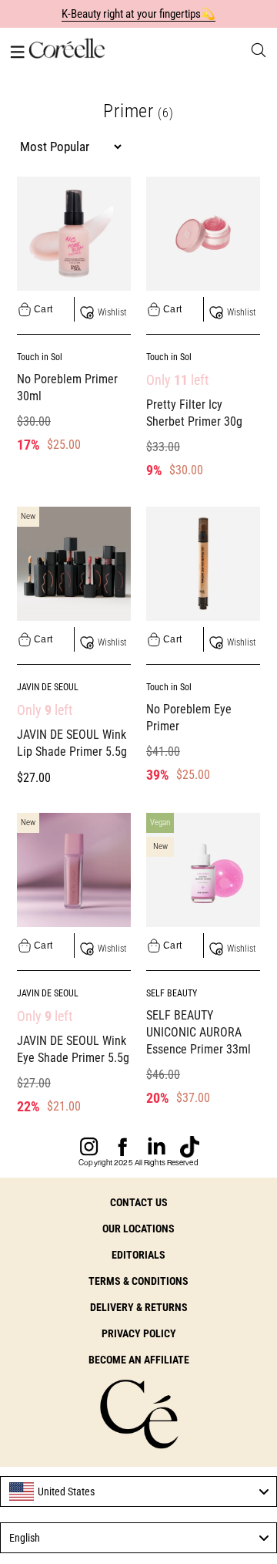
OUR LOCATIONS (138, 1228)
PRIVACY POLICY (139, 1333)
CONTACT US (139, 1202)
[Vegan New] (203, 868)
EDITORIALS (138, 1255)
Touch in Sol (39, 357)
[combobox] (138, 1491)
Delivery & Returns (139, 1307)
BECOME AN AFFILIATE (138, 1359)
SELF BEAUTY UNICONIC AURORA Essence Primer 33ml (198, 1032)
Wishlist (112, 312)
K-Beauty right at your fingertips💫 (139, 14)
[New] (74, 562)
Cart (43, 309)
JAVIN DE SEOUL (47, 687)
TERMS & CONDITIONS (138, 1281)
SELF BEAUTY (171, 993)
